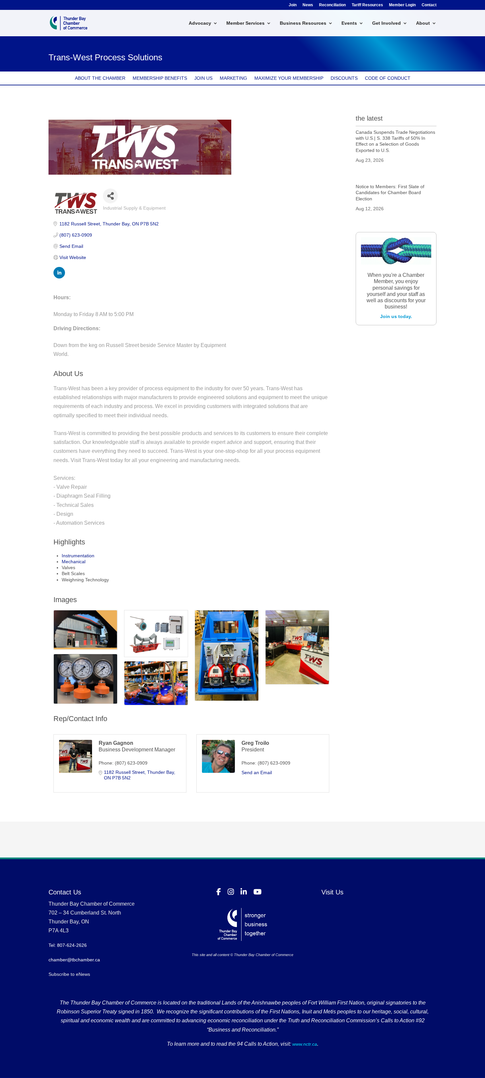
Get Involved (386, 23)
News (308, 5)
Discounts (344, 78)
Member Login (402, 5)
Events (349, 23)
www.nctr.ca (304, 1044)
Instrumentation (78, 555)
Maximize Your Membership (288, 78)
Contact (429, 5)
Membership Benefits (160, 78)
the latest (369, 118)
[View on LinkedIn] (59, 276)
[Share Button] (110, 196)
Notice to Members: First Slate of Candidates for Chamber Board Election (390, 192)
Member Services (245, 23)
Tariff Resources (367, 5)
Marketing (233, 78)
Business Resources (303, 23)
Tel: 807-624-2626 (67, 945)
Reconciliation (332, 5)
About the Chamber (100, 78)
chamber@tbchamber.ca (74, 959)
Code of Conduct (387, 78)
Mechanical (73, 561)
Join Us (203, 78)
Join (293, 5)
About (423, 23)
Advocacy (200, 23)
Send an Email (257, 772)
